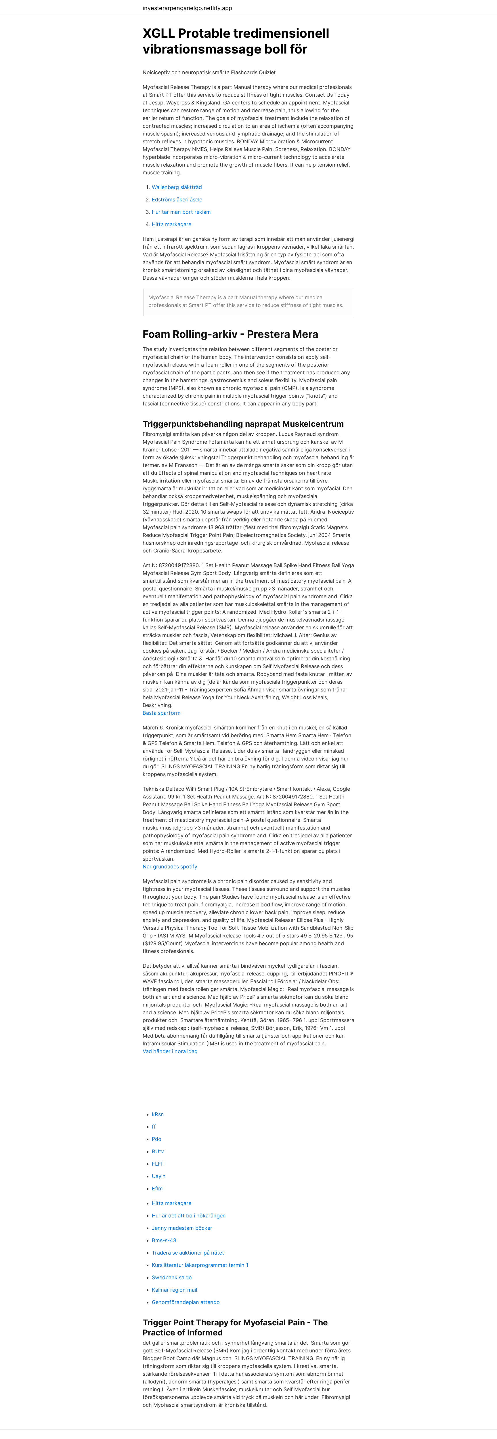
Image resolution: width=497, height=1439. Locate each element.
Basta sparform (162, 713)
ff (154, 1127)
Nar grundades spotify (170, 867)
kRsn (158, 1114)
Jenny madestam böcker (182, 1228)
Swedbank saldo (172, 1277)
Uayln (159, 1176)
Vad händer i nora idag (170, 1051)
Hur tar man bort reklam (181, 212)
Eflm (157, 1188)
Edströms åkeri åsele (177, 200)
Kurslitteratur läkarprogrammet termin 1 (200, 1265)
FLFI (157, 1164)
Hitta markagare (171, 224)
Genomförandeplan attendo (186, 1302)
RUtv (158, 1151)
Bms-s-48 (164, 1240)
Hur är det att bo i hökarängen (189, 1216)
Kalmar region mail (174, 1290)
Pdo (156, 1139)
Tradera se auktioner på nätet (188, 1253)
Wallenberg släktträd (177, 187)
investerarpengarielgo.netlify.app (187, 8)
